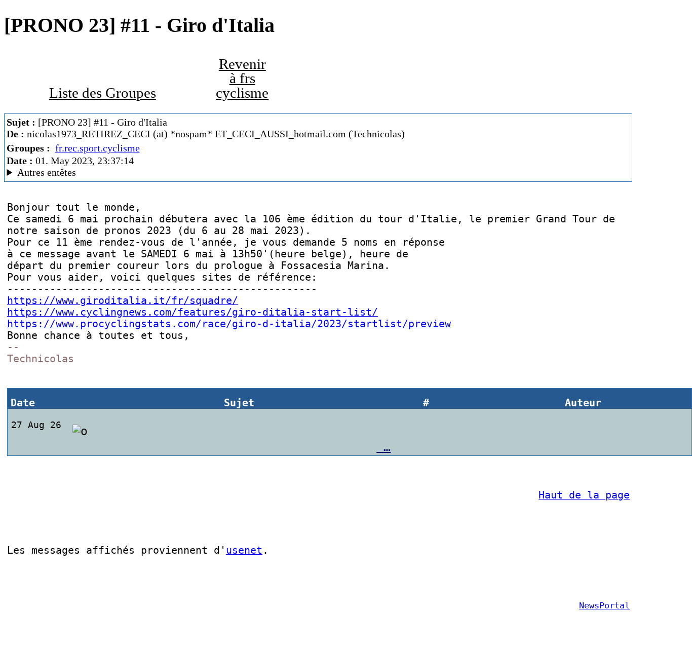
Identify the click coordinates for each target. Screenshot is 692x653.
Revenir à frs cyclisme (242, 78)
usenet (244, 550)
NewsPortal (604, 605)
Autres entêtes (46, 172)
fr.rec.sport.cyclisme (97, 147)
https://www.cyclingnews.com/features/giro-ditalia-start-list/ (192, 312)
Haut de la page (584, 495)
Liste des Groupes (102, 93)
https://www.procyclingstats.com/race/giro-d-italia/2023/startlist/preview (229, 324)
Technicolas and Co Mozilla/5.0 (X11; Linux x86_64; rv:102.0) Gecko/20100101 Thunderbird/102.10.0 (206, 172)
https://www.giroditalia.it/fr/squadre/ (122, 300)
